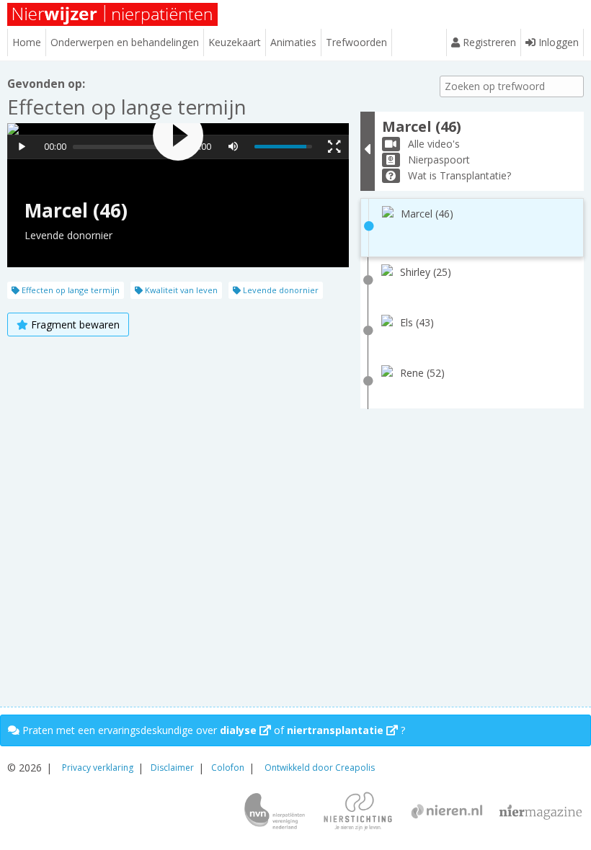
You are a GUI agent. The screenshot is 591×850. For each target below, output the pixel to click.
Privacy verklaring (97, 767)
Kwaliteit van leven (180, 290)
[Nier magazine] (540, 812)
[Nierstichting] (357, 812)
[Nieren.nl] (447, 813)
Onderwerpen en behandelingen (124, 42)
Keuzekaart (234, 42)
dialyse (239, 730)
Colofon (227, 767)
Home (26, 42)
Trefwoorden (356, 42)
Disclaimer (172, 767)
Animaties (293, 42)
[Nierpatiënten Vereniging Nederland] (274, 812)
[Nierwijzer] (113, 14)
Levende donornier (280, 290)
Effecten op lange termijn (69, 290)
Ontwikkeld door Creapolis (320, 767)
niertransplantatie (336, 730)
